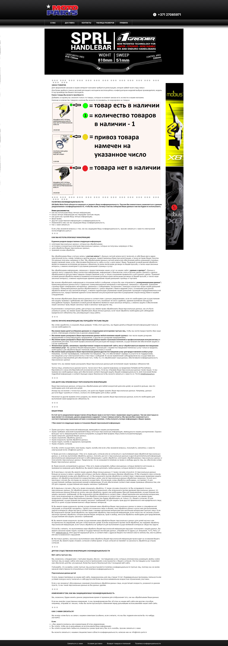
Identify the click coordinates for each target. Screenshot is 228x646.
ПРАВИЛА (124, 23)
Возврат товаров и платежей (118, 643)
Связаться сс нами (75, 643)
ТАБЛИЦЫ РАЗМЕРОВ (105, 23)
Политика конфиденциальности (148, 643)
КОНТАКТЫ (86, 23)
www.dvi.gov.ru (62, 533)
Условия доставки (95, 643)
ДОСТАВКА (69, 23)
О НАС (53, 23)
